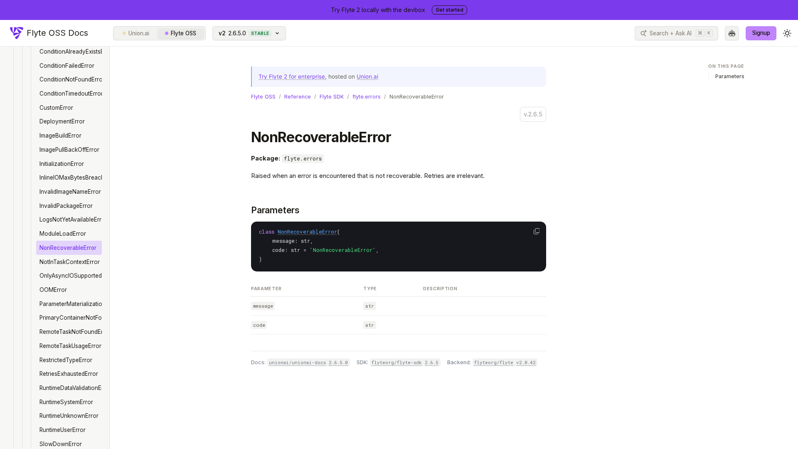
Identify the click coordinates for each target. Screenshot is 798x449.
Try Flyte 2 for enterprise (292, 76)
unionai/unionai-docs (297, 362)
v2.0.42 (526, 362)
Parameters (275, 210)
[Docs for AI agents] (732, 33)
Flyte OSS (183, 33)
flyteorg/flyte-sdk (397, 362)
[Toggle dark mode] (787, 33)
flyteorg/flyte (493, 362)
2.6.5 (431, 362)
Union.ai (138, 33)
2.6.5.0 (338, 362)
